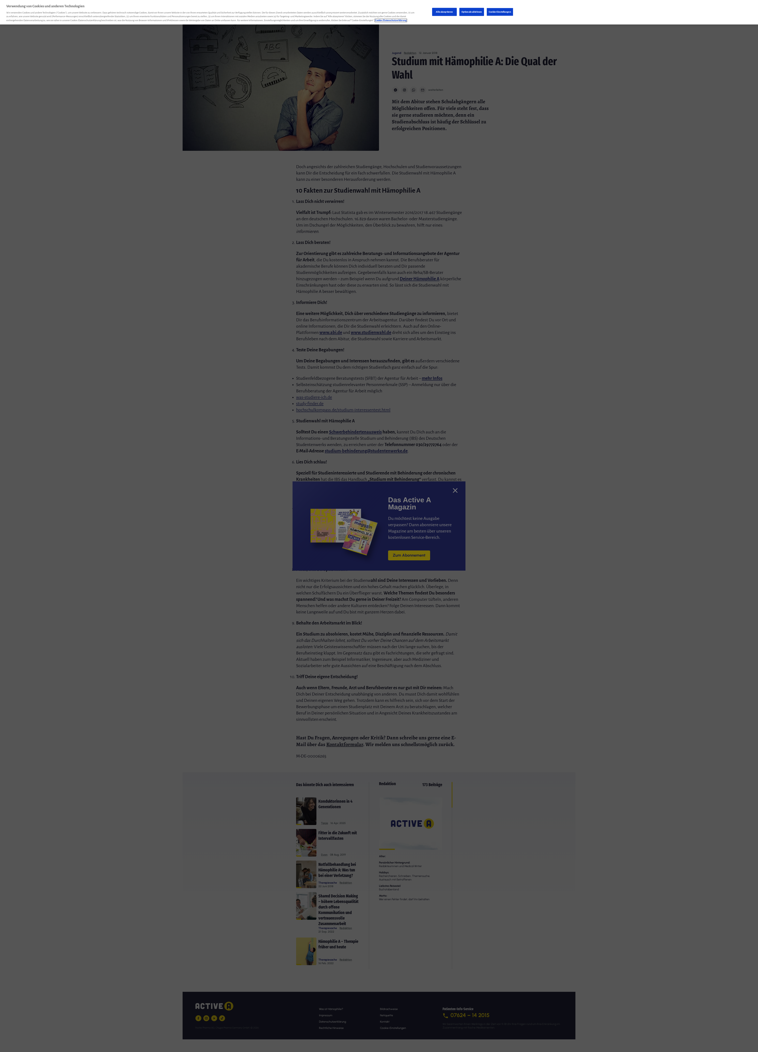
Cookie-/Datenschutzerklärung (391, 20)
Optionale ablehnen (472, 11)
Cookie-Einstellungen (500, 11)
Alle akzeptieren (444, 11)
